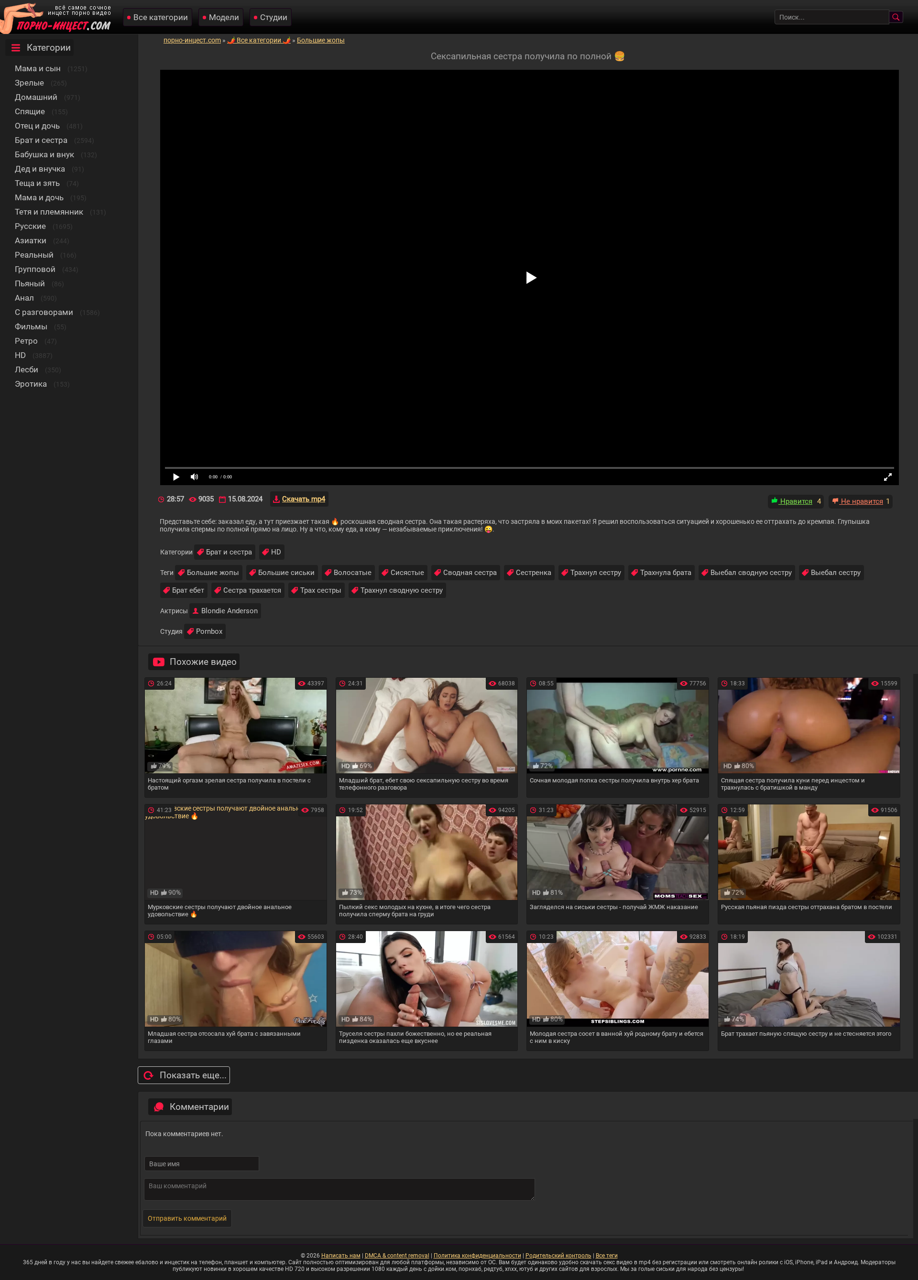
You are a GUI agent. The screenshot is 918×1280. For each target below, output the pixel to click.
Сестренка (533, 572)
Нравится (795, 501)
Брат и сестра (41, 140)
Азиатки (30, 240)
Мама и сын (38, 68)
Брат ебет (188, 590)
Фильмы (31, 326)
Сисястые (407, 572)
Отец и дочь (37, 125)
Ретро (26, 341)
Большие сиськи (286, 572)
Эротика (31, 384)
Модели (224, 17)
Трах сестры (320, 590)
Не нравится (861, 501)
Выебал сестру (836, 572)
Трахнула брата (665, 572)
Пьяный (30, 283)
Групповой (35, 269)
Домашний (36, 97)
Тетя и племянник (49, 212)
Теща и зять (37, 183)
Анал (24, 298)
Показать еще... (193, 1075)
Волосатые (353, 572)
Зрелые (29, 82)
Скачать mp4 (303, 499)
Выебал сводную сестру (751, 572)
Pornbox (209, 631)
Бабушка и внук (44, 154)
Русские (30, 226)
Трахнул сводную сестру (402, 590)
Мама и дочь (39, 197)
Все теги (607, 1255)
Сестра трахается (252, 590)
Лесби (26, 369)
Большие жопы (213, 572)
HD (20, 355)
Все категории (160, 17)
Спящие (30, 111)
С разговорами (44, 312)
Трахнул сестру (595, 572)
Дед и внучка (40, 169)
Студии (273, 17)
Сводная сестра (470, 572)
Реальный (34, 255)
